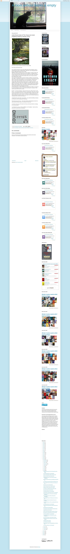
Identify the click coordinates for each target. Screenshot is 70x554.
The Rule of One (47, 282)
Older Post (36, 160)
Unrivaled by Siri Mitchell (47, 521)
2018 (44, 452)
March (45, 526)
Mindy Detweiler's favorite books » (53, 141)
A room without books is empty (34, 5)
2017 (44, 453)
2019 (44, 451)
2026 (44, 442)
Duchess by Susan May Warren (48, 484)
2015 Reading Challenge (48, 234)
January (45, 529)
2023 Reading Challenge (48, 109)
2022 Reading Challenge (48, 119)
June (44, 467)
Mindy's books (46, 129)
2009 (44, 534)
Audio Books (17, 30)
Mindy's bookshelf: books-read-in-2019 (50, 263)
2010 (44, 533)
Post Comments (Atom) (19, 162)
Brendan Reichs (47, 279)
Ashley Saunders (47, 283)
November (45, 461)
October (45, 462)
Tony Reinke (46, 275)
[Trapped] (51, 132)
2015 (44, 456)
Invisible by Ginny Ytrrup (47, 520)
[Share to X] (27, 126)
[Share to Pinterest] (29, 126)
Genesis (46, 278)
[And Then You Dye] (45, 398)
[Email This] (25, 126)
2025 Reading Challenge (48, 89)
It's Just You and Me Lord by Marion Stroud (49, 517)
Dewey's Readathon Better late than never (49, 474)
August (45, 465)
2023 (44, 446)
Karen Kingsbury (16, 127)
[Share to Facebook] (28, 126)
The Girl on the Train (48, 269)
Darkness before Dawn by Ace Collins (49, 487)
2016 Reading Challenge (48, 224)
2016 (44, 455)
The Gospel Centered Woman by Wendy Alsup (50, 508)
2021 (44, 448)
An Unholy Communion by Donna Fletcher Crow (50, 481)
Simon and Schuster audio (22, 127)
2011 (44, 532)
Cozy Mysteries (23, 30)
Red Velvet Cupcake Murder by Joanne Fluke (50, 512)
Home (12, 30)
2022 (44, 447)
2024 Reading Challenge (48, 99)
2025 (44, 443)
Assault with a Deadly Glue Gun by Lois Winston (50, 492)
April (44, 470)
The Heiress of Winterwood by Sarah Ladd (49, 488)
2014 (44, 457)
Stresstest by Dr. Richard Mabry (48, 507)
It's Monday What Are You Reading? (48, 473)
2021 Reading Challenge (48, 145)
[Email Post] (23, 126)
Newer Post (13, 160)
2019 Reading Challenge (48, 190)
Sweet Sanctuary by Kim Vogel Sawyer (49, 486)
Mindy (46, 91)
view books (53, 95)
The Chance (31, 127)
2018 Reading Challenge (48, 201)
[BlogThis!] (26, 126)
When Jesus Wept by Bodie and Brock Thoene (50, 511)
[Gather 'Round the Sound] (56, 302)
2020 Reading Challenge (48, 180)
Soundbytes (27, 127)
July (44, 466)
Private (46, 265)
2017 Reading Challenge (48, 214)
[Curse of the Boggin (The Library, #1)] (43, 326)
